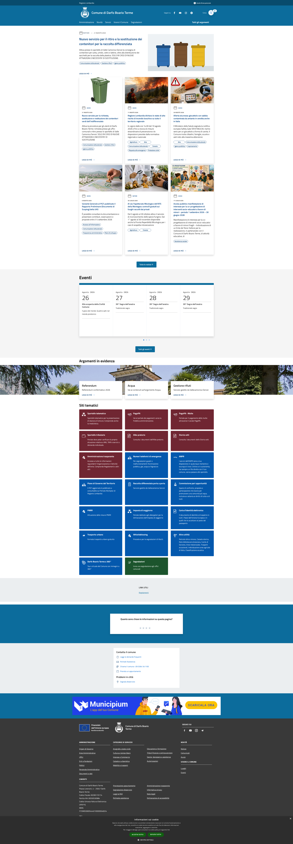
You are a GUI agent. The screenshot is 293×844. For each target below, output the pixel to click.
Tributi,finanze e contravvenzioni (159, 753)
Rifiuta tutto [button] (155, 834)
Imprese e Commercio (121, 757)
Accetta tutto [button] (137, 835)
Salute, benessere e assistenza (159, 757)
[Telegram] (190, 12)
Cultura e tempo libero (121, 753)
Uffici (81, 757)
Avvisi (89, 108)
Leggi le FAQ (118, 794)
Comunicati (185, 753)
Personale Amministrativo (89, 769)
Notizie (86, 33)
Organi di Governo (86, 749)
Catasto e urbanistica (121, 761)
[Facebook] (173, 12)
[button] (146, 840)
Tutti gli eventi (144, 349)
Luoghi (183, 768)
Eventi (183, 772)
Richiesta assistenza (121, 798)
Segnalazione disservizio (122, 789)
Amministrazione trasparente (158, 785)
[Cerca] (211, 12)
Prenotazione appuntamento (124, 785)
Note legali (151, 794)
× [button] (290, 819)
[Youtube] (179, 12)
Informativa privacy (154, 789)
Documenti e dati (85, 773)
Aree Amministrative (87, 753)
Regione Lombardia (86, 3)
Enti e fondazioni (85, 761)
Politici (81, 765)
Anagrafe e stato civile (121, 749)
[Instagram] (185, 12)
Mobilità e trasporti (120, 765)
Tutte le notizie (145, 264)
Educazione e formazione (156, 748)
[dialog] (146, 830)
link (168, 830)
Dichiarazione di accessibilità (158, 798)
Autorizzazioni (152, 761)
